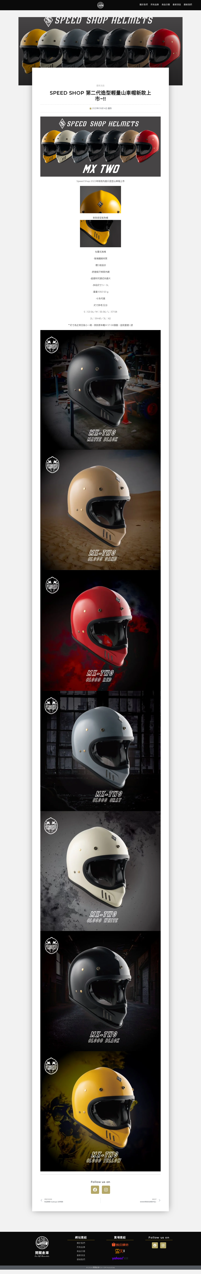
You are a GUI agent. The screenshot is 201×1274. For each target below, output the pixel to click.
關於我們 (144, 4)
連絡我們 (188, 4)
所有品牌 (155, 4)
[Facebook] (95, 1190)
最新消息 (177, 4)
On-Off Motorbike (42, 1256)
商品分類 (166, 4)
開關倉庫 (42, 1253)
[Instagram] (106, 1190)
